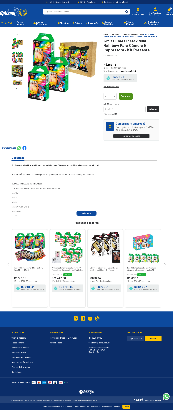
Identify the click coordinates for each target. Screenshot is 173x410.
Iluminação (93, 23)
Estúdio (78, 23)
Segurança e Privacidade (22, 362)
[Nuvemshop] (139, 401)
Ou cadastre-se (155, 15)
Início (106, 34)
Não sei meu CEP (110, 114)
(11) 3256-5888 (95, 338)
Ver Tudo (9, 23)
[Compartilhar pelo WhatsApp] (19, 148)
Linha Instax (125, 34)
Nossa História (17, 343)
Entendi (126, 406)
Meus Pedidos (56, 343)
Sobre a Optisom (18, 338)
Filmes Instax (136, 34)
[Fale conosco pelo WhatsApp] (166, 396)
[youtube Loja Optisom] (90, 320)
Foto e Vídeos (20, 23)
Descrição (17, 157)
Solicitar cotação (131, 136)
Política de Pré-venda (20, 367)
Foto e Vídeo (114, 34)
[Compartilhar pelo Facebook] (24, 148)
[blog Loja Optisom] (97, 319)
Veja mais (86, 213)
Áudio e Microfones (41, 23)
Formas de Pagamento (21, 357)
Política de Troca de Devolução (63, 338)
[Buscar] (126, 11)
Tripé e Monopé (130, 23)
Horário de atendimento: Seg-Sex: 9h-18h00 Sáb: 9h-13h (99, 350)
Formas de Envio (18, 352)
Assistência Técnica (20, 348)
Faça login (157, 13)
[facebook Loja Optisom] (83, 319)
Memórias (64, 23)
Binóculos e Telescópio (153, 23)
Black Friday (16, 372)
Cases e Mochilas (108, 23)
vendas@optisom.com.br (99, 343)
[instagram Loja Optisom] (76, 319)
